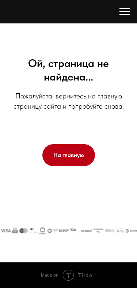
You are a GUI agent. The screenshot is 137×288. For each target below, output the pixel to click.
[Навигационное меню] (124, 11)
